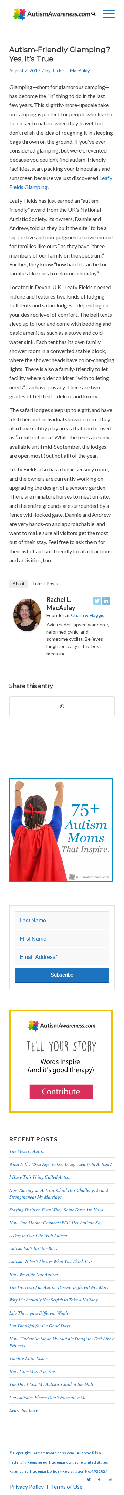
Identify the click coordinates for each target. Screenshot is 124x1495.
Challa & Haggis (87, 615)
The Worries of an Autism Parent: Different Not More (59, 1287)
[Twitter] (97, 601)
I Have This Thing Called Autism (40, 1176)
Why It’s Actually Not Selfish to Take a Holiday (53, 1299)
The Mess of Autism (27, 1151)
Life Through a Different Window (40, 1312)
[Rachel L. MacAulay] (27, 629)
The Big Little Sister (28, 1358)
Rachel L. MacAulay (71, 70)
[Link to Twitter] (89, 1479)
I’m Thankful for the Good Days (39, 1325)
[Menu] (105, 14)
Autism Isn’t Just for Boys (33, 1248)
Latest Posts (45, 583)
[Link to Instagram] (109, 1479)
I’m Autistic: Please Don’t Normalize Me (47, 1397)
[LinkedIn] (106, 601)
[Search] (90, 14)
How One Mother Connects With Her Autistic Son (56, 1222)
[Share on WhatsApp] (62, 706)
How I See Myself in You (32, 1371)
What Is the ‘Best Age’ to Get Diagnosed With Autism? (60, 1164)
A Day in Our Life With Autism (38, 1235)
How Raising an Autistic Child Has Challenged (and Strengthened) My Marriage (58, 1193)
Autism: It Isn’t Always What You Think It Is (51, 1261)
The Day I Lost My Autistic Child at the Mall (51, 1384)
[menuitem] (90, 14)
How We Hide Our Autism (33, 1274)
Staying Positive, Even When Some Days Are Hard (56, 1209)
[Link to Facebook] (99, 1479)
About (18, 583)
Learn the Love (23, 1410)
